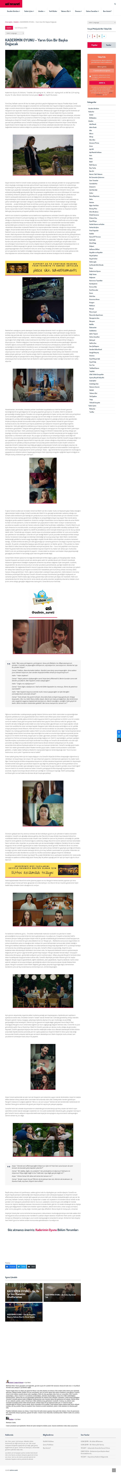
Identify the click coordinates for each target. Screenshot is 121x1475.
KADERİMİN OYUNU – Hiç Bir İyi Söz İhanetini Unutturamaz (23, 1294)
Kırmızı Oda (93, 287)
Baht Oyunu (93, 165)
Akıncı (91, 134)
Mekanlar (92, 409)
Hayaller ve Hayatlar (96, 252)
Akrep (91, 137)
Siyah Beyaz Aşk (94, 359)
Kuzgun (91, 302)
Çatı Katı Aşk (93, 190)
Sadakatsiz (93, 331)
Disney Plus (93, 209)
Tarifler (91, 412)
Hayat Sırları (93, 259)
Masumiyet (93, 312)
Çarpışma (92, 187)
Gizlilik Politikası (48, 1441)
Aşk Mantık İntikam (95, 152)
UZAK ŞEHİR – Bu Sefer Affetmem (92, 1441)
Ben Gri (91, 171)
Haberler (91, 112)
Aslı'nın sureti (14, 1470)
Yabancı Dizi (65, 11)
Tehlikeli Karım (94, 368)
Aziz (90, 155)
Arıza (91, 146)
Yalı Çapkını (93, 396)
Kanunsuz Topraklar (95, 281)
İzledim (40, 11)
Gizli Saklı (92, 240)
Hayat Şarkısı (93, 256)
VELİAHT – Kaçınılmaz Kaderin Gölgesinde (94, 1457)
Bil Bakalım (92, 118)
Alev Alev (92, 140)
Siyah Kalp (92, 362)
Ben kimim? (107, 11)
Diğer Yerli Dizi (94, 205)
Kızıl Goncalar (93, 290)
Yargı (91, 399)
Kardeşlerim (93, 284)
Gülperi (91, 246)
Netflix (91, 324)
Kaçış (91, 268)
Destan (91, 202)
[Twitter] (104, 36)
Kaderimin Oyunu (46, 1230)
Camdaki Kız (93, 184)
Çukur (91, 193)
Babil (91, 162)
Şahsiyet (92, 340)
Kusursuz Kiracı (94, 299)
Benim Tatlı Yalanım (95, 174)
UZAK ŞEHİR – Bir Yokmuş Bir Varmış (92, 1445)
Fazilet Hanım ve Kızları (96, 224)
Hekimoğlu (92, 262)
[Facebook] (90, 36)
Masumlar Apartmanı (96, 315)
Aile (90, 130)
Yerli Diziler (53, 11)
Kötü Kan (92, 296)
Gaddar (91, 234)
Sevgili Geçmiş (94, 352)
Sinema (78, 11)
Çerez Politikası (48, 1445)
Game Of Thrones (95, 237)
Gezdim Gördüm (13, 11)
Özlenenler (93, 327)
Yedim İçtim (28, 11)
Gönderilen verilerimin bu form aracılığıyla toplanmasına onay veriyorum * (101, 77)
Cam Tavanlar (93, 180)
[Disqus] (43, 1351)
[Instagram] (99, 36)
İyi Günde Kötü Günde (96, 265)
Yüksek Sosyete (94, 403)
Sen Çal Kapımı (94, 346)
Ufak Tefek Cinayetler (96, 374)
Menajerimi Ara (94, 318)
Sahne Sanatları (92, 11)
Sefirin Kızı (92, 343)
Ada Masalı (92, 124)
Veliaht (91, 390)
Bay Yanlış (92, 168)
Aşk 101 (91, 149)
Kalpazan (92, 277)
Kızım (91, 293)
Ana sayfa (8, 22)
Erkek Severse (94, 215)
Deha (91, 199)
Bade (40, 95)
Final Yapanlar (94, 230)
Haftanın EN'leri (94, 249)
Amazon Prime (94, 143)
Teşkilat (92, 371)
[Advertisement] (43, 1246)
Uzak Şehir (92, 381)
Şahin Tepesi (93, 334)
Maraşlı (91, 309)
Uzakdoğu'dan (94, 384)
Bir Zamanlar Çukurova (96, 177)
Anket (91, 115)
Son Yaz (92, 365)
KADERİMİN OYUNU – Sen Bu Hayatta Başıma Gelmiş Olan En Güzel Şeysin (21, 1315)
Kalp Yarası (93, 274)
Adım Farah (93, 127)
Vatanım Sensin (94, 387)
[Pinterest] (95, 36)
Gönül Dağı (92, 243)
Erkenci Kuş (93, 218)
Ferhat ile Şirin (94, 227)
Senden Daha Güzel (95, 349)
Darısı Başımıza (94, 196)
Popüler (95, 45)
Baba (91, 159)
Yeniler (108, 45)
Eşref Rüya (93, 221)
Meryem (92, 321)
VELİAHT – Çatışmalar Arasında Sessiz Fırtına (95, 1448)
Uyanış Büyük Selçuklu (96, 378)
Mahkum (92, 306)
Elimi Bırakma (93, 212)
